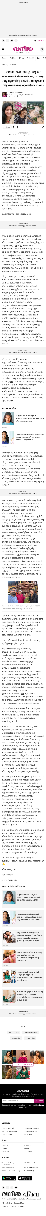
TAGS (23, 1027)
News (21, 58)
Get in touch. (33, 35)
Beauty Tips (16, 1038)
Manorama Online (30, 1131)
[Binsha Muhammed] (4, 94)
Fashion (13, 58)
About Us (5, 1146)
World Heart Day (30, 1163)
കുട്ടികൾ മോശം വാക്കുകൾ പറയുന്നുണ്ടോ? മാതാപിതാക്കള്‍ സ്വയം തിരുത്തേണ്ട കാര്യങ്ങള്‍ (30, 418)
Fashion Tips (14, 1032)
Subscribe (27, 1146)
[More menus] (3, 49)
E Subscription (42, 49)
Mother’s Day (29, 1171)
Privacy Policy (7, 1203)
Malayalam (20, 52)
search (35, 40)
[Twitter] (16, 40)
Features (13, 65)
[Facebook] (3, 40)
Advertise (5, 1152)
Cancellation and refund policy (13, 1206)
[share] (7, 127)
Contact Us (28, 1152)
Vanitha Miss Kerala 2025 (11, 1171)
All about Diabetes (31, 1168)
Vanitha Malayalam (9, 1128)
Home (4, 58)
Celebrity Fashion (30, 1032)
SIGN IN (41, 41)
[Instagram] (7, 40)
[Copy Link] (17, 127)
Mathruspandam (8, 1168)
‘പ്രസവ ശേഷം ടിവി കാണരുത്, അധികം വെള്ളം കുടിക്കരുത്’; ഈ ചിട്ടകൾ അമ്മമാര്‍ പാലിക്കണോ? (30, 437)
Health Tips (30, 1038)
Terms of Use (19, 1203)
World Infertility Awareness (8, 1164)
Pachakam (28, 1134)
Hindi (28, 52)
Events (4, 1149)
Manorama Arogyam (31, 1128)
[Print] (13, 127)
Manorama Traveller (9, 1131)
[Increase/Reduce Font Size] (42, 126)
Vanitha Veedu (7, 1134)
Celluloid (30, 58)
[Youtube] (11, 40)
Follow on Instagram (22, 1064)
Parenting (5, 65)
